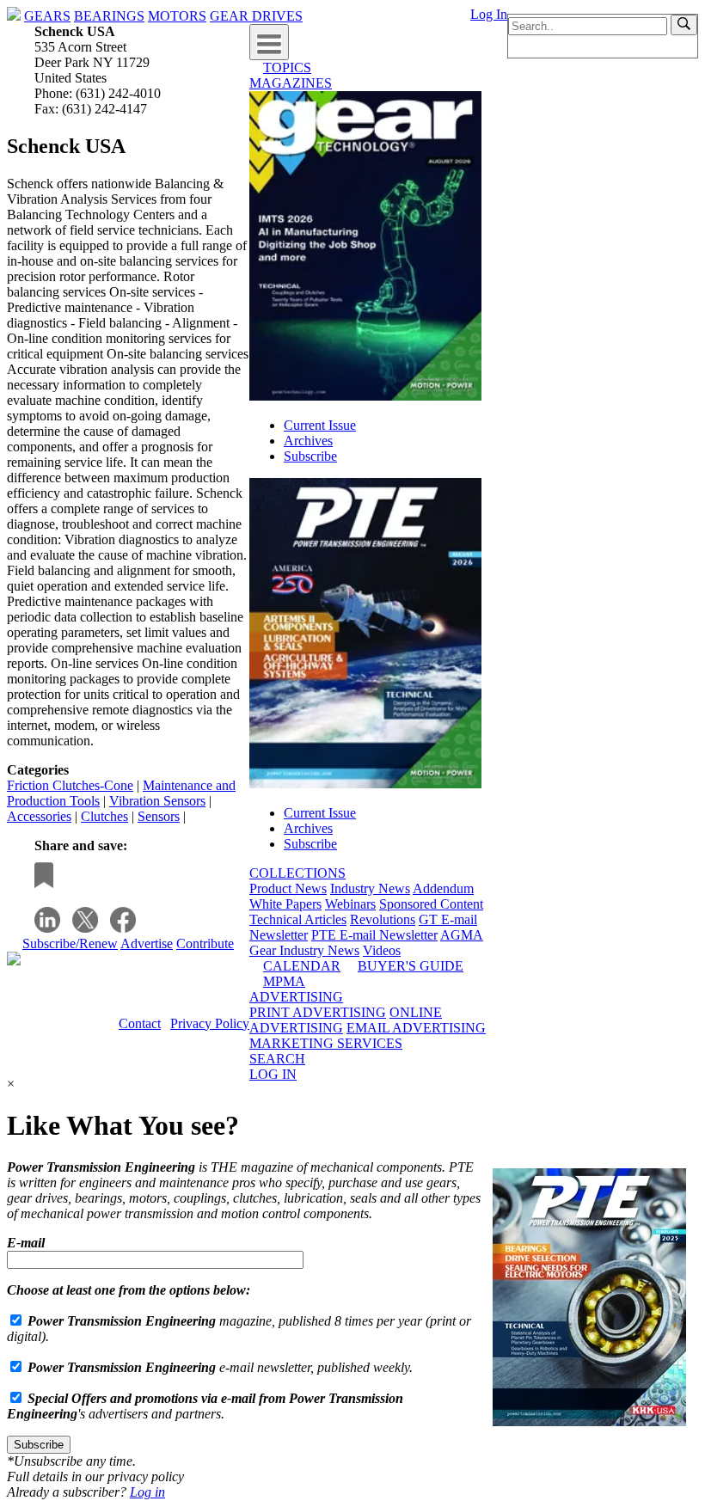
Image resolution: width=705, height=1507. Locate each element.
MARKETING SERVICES (325, 1043)
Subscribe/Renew (70, 943)
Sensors (159, 816)
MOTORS (177, 16)
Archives (308, 440)
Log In (488, 14)
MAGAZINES (290, 83)
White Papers (285, 904)
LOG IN (273, 1074)
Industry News (370, 888)
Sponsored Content (431, 904)
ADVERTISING (296, 996)
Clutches (104, 816)
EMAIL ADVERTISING (416, 1027)
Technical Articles (297, 919)
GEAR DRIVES (256, 16)
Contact (140, 1023)
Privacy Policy (209, 1023)
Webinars (350, 904)
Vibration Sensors (157, 800)
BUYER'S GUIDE (410, 966)
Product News (288, 888)
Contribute (205, 943)
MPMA (284, 981)
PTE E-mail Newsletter (374, 935)
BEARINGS (109, 16)
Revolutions (382, 919)
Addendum (443, 888)
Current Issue (320, 425)
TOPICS (287, 67)
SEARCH (277, 1058)
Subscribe (310, 456)
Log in (147, 1492)
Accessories (39, 816)
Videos (382, 950)
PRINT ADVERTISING (317, 1012)
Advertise (146, 943)
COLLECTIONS (297, 873)
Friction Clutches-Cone (70, 785)
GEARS (47, 16)
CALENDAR (301, 966)
